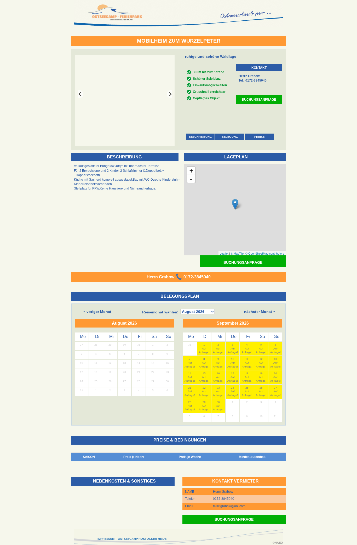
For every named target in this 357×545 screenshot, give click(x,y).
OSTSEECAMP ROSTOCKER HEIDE (142, 538)
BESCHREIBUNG (200, 136)
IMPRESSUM (105, 538)
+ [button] (191, 171)
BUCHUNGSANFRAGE (259, 99)
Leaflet (224, 253)
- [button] (191, 178)
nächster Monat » (259, 311)
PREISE (259, 136)
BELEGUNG (230, 136)
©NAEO (278, 542)
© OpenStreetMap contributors (264, 253)
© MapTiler (238, 253)
